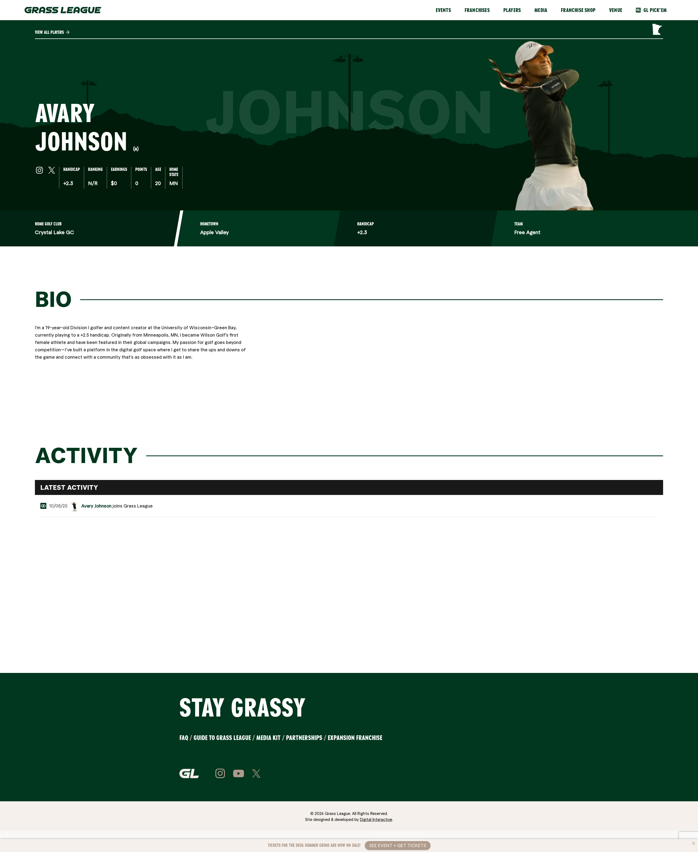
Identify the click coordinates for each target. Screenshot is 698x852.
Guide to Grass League (222, 737)
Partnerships (304, 737)
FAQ (183, 737)
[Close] (693, 843)
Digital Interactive (376, 819)
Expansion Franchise (355, 737)
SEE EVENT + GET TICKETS (397, 845)
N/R (93, 183)
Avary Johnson (96, 506)
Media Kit (268, 737)
